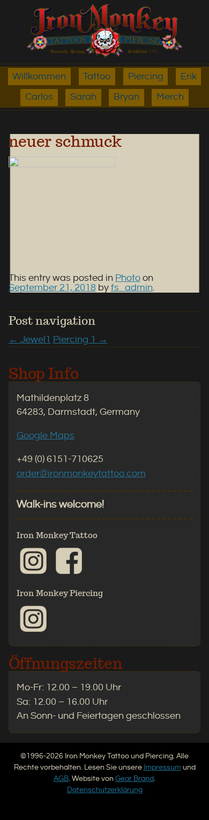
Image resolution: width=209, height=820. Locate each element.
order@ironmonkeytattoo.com (81, 474)
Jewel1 (30, 340)
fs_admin (132, 288)
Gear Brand (134, 778)
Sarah (83, 97)
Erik (189, 76)
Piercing (145, 76)
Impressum (162, 767)
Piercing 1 (80, 340)
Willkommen (39, 76)
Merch (170, 97)
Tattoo (96, 76)
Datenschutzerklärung (105, 790)
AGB (61, 778)
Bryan (126, 97)
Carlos (39, 97)
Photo (127, 278)
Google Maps (45, 436)
